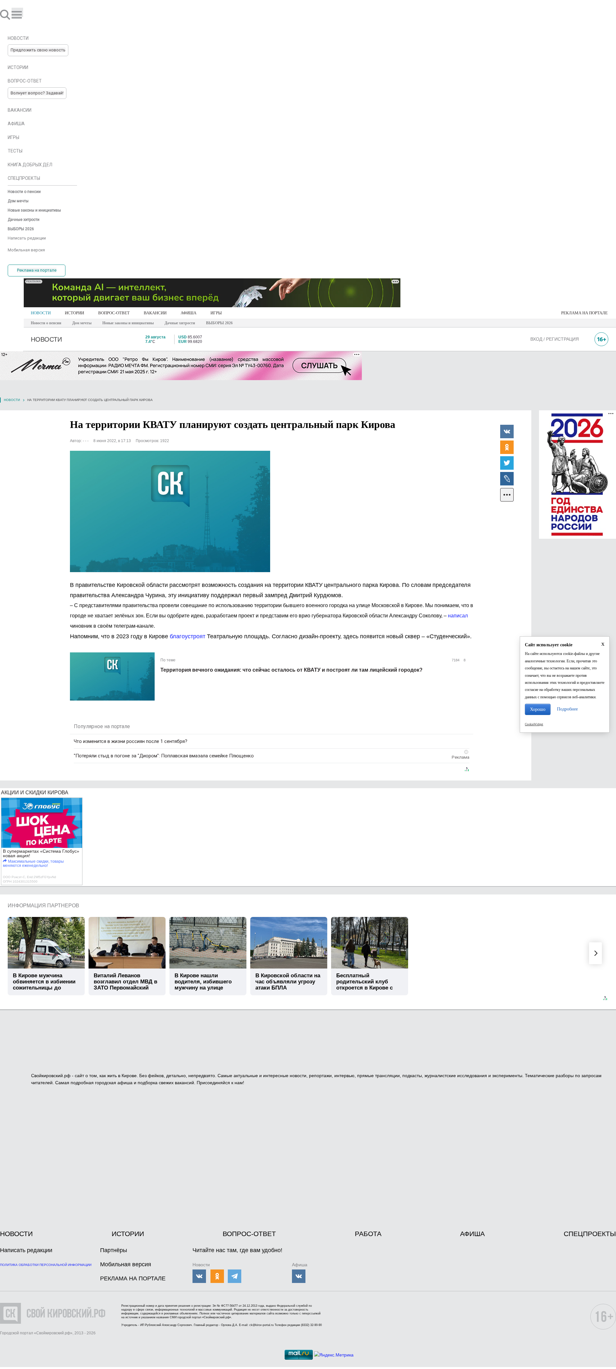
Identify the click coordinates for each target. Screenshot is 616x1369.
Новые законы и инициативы (128, 323)
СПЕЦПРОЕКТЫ (590, 1233)
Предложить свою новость (38, 50)
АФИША (188, 312)
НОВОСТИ (41, 312)
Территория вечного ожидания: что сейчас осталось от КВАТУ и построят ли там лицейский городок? (291, 670)
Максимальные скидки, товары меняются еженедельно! (33, 863)
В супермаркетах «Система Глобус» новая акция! (41, 853)
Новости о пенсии (46, 323)
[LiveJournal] (507, 478)
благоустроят (187, 636)
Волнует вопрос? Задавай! (37, 93)
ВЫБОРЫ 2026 (219, 323)
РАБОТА (368, 1233)
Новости (12, 400)
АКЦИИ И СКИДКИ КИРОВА (34, 792)
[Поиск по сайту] (6, 14)
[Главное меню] (17, 12)
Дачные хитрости (180, 323)
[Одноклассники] (507, 447)
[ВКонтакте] (507, 431)
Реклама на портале (36, 270)
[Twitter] (507, 463)
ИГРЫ (216, 312)
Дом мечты (81, 323)
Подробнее (567, 709)
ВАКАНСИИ (155, 312)
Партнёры (113, 1250)
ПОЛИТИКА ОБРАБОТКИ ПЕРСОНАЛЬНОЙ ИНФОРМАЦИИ (45, 1265)
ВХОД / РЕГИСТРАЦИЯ (554, 339)
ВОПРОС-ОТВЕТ (114, 312)
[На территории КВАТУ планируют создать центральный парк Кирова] (170, 511)
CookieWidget (534, 724)
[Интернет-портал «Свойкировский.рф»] (23, 14)
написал (458, 615)
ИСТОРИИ (74, 312)
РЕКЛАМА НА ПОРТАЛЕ (584, 312)
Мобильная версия (125, 1264)
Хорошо (537, 709)
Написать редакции (26, 1250)
